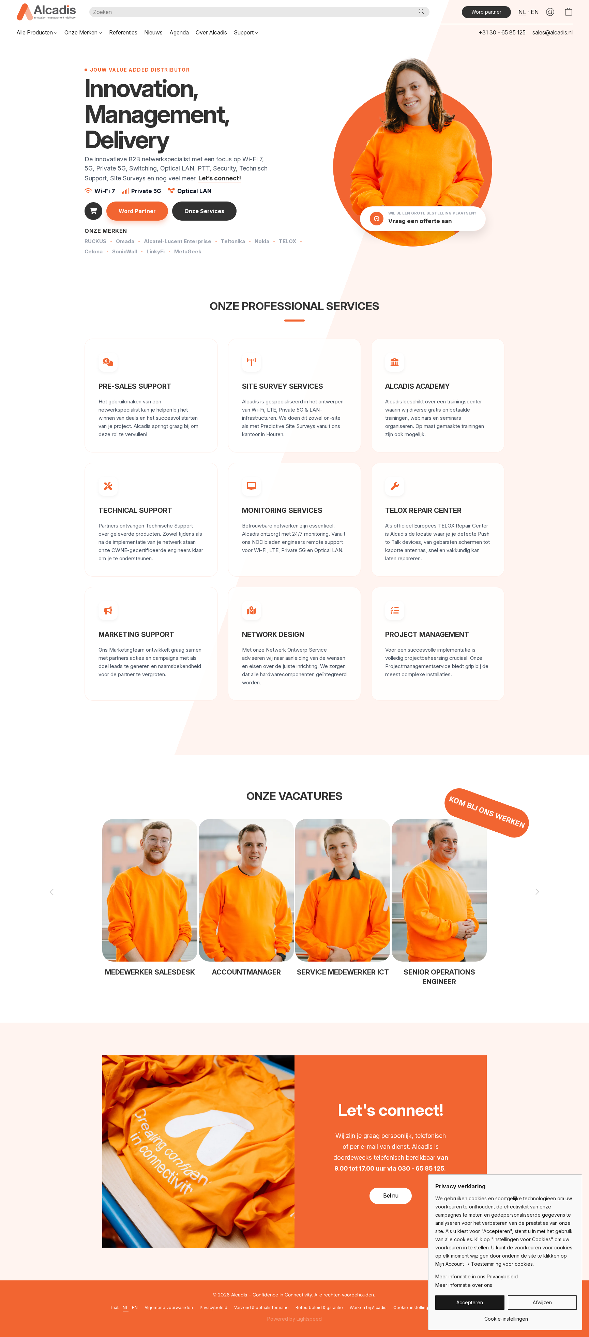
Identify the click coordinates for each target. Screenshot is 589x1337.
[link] (506, 1316)
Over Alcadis (211, 32)
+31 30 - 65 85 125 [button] (502, 32)
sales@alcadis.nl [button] (552, 32)
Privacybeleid (213, 1307)
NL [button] (522, 12)
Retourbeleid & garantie (319, 1307)
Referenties (123, 32)
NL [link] (126, 1307)
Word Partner (137, 211)
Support (244, 32)
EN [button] (535, 12)
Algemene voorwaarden (169, 1307)
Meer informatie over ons (463, 1285)
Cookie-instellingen (413, 1307)
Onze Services (204, 211)
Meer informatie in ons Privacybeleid (476, 1276)
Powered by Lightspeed (294, 1319)
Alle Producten (35, 32)
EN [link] (135, 1307)
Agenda (179, 32)
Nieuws (153, 32)
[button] (46, 11)
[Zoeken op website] (422, 11)
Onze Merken (81, 32)
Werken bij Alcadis (368, 1307)
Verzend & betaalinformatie (261, 1307)
